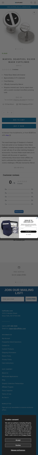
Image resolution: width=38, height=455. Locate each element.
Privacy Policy (26, 435)
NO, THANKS (28, 234)
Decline (18, 445)
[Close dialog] (37, 218)
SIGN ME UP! (28, 231)
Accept (18, 440)
